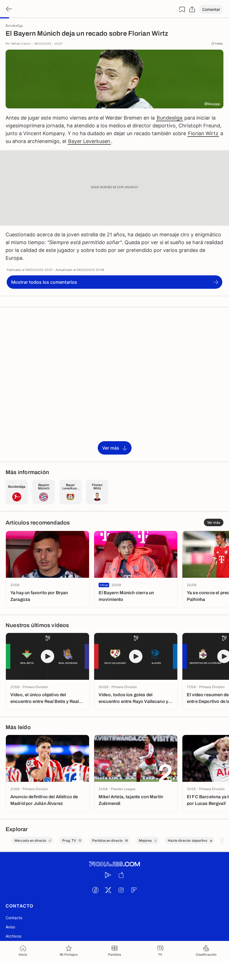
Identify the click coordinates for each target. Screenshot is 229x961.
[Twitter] (108, 890)
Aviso (10, 926)
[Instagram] (121, 890)
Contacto (14, 917)
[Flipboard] (134, 890)
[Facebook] (95, 890)
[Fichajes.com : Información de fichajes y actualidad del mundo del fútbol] (114, 864)
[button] (211, 9)
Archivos (13, 936)
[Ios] (121, 875)
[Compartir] (192, 9)
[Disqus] (114, 384)
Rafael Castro (21, 43)
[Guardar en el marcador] (182, 9)
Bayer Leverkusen (89, 141)
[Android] (108, 875)
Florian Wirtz (203, 133)
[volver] (8, 9)
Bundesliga (169, 118)
